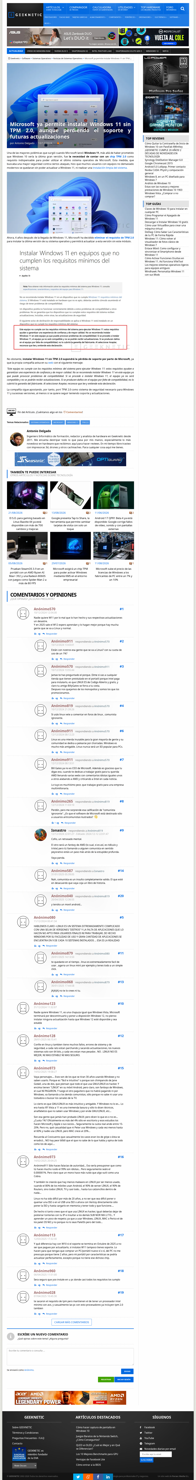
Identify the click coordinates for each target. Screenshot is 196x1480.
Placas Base (64, 17)
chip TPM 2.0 (118, 156)
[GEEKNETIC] (25, 15)
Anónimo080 (102, 953)
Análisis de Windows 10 (158, 183)
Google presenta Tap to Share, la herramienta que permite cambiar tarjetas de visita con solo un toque (70, 523)
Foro (171, 8)
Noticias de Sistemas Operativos (67, 58)
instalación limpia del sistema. (110, 167)
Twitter (148, 1432)
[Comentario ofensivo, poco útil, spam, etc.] (40, 634)
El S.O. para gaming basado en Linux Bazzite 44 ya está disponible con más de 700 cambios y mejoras (27, 523)
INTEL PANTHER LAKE (102, 51)
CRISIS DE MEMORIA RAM (38, 51)
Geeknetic (15, 58)
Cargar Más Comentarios (71, 1322)
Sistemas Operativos (41, 58)
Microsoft (58, 422)
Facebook (149, 1427)
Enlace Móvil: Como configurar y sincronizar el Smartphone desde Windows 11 (163, 252)
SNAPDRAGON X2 (80, 51)
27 (61, 143)
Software (26, 58)
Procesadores (51, 17)
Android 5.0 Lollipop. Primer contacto (165, 166)
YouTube (149, 1438)
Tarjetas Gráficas (79, 17)
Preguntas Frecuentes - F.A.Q (28, 1438)
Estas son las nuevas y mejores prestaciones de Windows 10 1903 (163, 188)
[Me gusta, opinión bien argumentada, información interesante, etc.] (35, 633)
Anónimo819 (102, 801)
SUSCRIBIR (147, 1460)
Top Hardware (151, 8)
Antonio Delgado (24, 143)
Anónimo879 (102, 982)
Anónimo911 (102, 666)
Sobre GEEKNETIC (22, 1427)
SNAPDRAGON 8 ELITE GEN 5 (129, 51)
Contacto (17, 1443)
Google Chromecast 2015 (159, 163)
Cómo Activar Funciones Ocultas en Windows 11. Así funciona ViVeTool (164, 260)
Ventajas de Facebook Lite (90, 1459)
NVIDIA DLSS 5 (61, 51)
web (51, 362)
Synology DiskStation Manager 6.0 (164, 160)
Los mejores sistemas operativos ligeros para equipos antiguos (166, 266)
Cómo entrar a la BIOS (88, 1464)
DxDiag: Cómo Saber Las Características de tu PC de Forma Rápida (166, 233)
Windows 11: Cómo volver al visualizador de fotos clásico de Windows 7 (162, 242)
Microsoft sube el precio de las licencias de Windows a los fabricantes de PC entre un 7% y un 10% (113, 574)
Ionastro (58, 830)
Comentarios (74, 412)
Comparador (78, 8)
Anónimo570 (102, 641)
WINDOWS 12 (152, 51)
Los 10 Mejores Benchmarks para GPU (97, 1454)
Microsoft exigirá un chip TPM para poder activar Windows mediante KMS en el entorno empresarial (70, 574)
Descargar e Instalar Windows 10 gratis (166, 222)
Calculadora (103, 8)
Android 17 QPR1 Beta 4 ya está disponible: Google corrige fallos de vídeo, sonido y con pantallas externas (113, 523)
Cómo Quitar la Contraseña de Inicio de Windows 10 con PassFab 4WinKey (167, 145)
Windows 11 (72, 422)
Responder (51, 634)
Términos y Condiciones (25, 1432)
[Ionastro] (40, 835)
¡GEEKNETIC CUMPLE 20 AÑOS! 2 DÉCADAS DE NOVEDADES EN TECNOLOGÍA (163, 153)
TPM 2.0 (85, 422)
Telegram (149, 1443)
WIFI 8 (165, 51)
